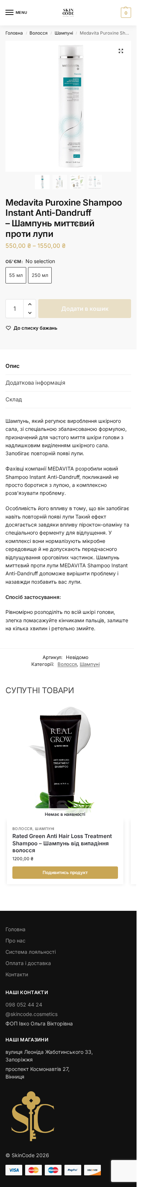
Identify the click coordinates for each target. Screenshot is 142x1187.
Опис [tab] (12, 365)
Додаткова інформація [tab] (35, 382)
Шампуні (64, 33)
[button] (125, 13)
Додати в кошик (85, 308)
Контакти (16, 974)
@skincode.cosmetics (31, 1014)
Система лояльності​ (30, 952)
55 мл (16, 275)
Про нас (15, 940)
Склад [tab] (13, 399)
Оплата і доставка (28, 963)
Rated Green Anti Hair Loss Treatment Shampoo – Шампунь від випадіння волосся (62, 843)
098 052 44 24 (23, 1004)
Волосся (38, 33)
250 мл (40, 275)
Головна (14, 33)
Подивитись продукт (65, 872)
